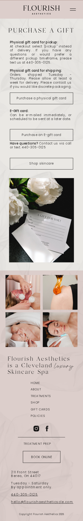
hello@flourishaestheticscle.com (42, 502)
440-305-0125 (24, 494)
